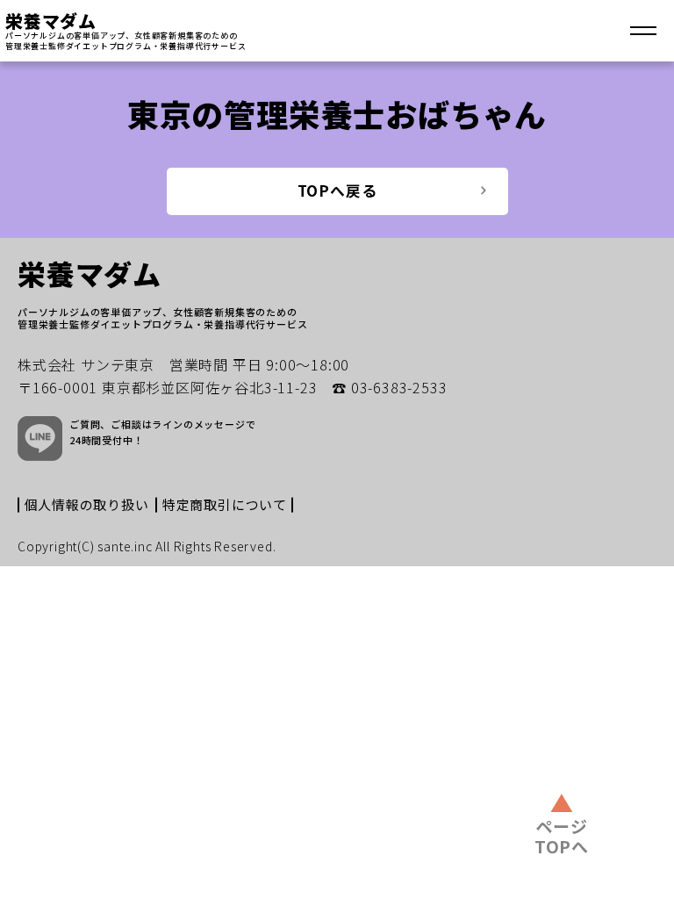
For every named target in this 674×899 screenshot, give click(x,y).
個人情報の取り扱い (87, 504)
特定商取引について (224, 504)
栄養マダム (51, 21)
